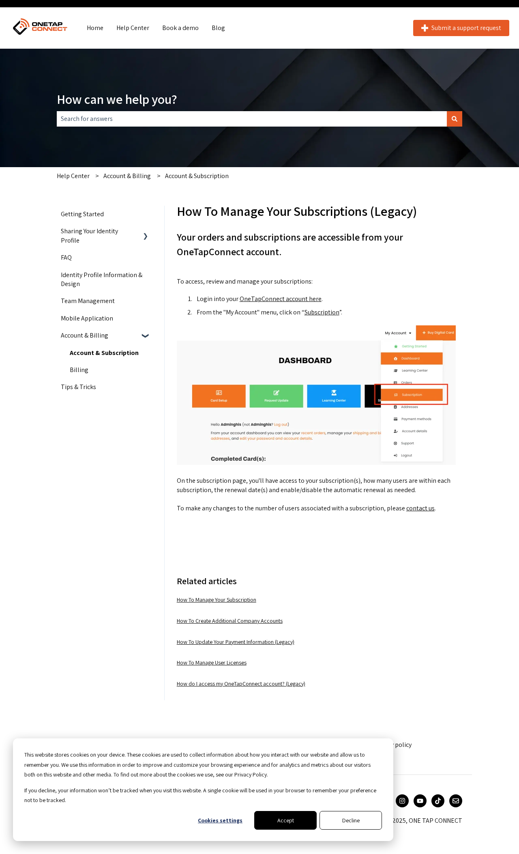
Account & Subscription (197, 176)
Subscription (322, 312)
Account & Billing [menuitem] (84, 335)
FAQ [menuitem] (66, 257)
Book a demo (180, 28)
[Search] (454, 119)
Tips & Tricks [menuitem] (78, 387)
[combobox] (252, 119)
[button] (145, 232)
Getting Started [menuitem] (82, 214)
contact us (420, 508)
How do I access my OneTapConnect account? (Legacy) (241, 683)
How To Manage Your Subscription (216, 599)
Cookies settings (220, 820)
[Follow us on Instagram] (402, 800)
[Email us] (455, 800)
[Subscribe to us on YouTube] (420, 800)
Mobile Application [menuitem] (87, 318)
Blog (218, 28)
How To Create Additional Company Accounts (230, 620)
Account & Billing (127, 176)
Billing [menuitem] (79, 370)
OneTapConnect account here (281, 299)
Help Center (132, 28)
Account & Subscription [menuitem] (104, 352)
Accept (285, 820)
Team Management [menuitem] (88, 301)
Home (95, 28)
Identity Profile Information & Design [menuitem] (101, 279)
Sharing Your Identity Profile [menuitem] (89, 235)
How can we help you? (117, 99)
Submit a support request (466, 28)
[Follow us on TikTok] (437, 800)
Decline (351, 820)
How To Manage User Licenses (212, 662)
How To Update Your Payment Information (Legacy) (235, 641)
